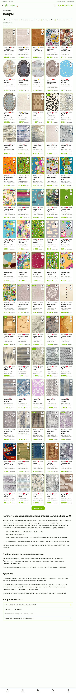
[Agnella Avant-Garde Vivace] (52, 108)
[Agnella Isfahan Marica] (52, 331)
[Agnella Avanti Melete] (23, 140)
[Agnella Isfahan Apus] (23, 331)
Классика (38, 19)
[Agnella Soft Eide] (52, 394)
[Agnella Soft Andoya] (9, 394)
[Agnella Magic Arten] (9, 362)
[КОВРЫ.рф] (11, 5)
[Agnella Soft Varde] (52, 426)
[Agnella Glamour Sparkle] (66, 299)
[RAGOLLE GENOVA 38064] (9, 44)
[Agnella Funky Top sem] (23, 267)
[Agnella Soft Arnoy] (23, 394)
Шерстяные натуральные (27, 19)
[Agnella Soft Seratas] (38, 426)
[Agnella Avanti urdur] (38, 140)
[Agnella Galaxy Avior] (23, 299)
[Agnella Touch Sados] (66, 489)
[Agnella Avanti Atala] (66, 108)
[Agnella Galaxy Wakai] (52, 299)
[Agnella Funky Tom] (66, 172)
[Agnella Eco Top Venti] (66, 140)
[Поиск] (54, 5)
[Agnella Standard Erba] (23, 458)
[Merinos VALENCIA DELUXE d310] (9, 76)
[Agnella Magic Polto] (38, 362)
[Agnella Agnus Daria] (38, 108)
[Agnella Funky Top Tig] (66, 267)
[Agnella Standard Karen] (38, 458)
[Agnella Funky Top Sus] (52, 267)
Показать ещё (38, 508)
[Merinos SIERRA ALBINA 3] (23, 76)
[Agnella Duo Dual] (52, 140)
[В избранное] (14, 30)
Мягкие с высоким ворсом (63, 19)
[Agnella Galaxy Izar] (38, 299)
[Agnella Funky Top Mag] (23, 235)
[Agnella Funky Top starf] (66, 76)
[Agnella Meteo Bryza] (52, 362)
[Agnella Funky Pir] (52, 172)
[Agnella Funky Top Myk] (38, 235)
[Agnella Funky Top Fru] (52, 204)
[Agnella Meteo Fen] (66, 362)
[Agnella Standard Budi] (9, 458)
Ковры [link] (9, 10)
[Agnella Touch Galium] (66, 458)
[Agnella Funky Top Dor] (23, 204)
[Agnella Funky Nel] (38, 172)
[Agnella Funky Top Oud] (52, 235)
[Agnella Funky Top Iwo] (9, 235)
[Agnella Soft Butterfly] (38, 394)
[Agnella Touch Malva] (9, 489)
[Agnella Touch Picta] (23, 489)
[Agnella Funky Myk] (23, 172)
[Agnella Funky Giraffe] (9, 172)
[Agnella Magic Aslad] (23, 362)
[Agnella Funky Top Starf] (38, 267)
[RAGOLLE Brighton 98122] (38, 44)
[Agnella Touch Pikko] (38, 489)
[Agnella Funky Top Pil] (9, 267)
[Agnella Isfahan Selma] (66, 331)
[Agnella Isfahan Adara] (9, 331)
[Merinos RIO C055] (52, 44)
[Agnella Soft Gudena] (66, 394)
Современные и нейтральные (11, 19)
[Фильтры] (8, 25)
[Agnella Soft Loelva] (9, 426)
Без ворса (45, 19)
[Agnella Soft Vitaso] (66, 426)
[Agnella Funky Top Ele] (38, 204)
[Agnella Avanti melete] (9, 140)
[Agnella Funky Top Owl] (66, 235)
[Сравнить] (14, 33)
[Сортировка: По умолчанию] (4, 25)
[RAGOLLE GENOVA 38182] (66, 44)
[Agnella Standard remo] (52, 458)
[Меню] (2, 5)
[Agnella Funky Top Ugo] (9, 299)
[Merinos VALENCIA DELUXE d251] (9, 108)
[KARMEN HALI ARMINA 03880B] (52, 76)
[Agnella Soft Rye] (23, 426)
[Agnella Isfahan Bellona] (38, 331)
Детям (52, 19)
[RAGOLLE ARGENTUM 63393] (38, 76)
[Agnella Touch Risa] (52, 489)
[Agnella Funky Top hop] (66, 204)
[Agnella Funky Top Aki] (9, 204)
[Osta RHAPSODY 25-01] (23, 108)
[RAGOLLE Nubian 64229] (23, 44)
